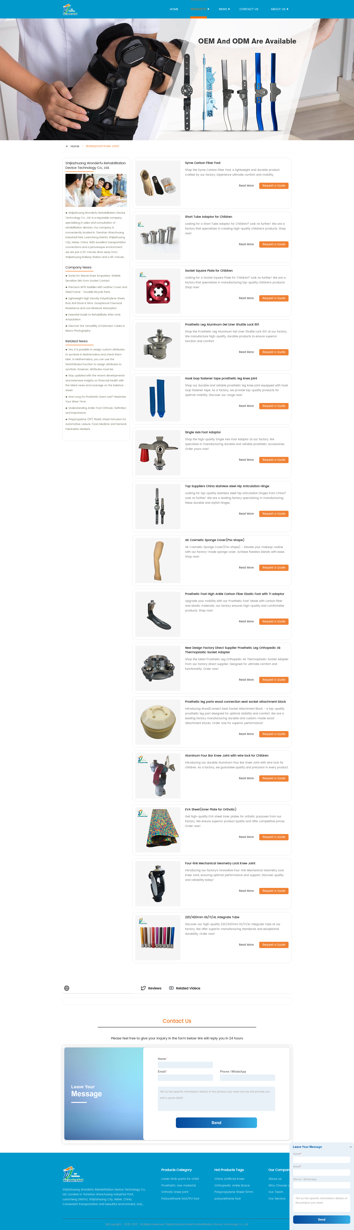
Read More (246, 186)
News (223, 9)
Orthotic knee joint (174, 1192)
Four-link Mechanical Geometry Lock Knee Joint (220, 863)
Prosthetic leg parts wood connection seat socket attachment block (235, 701)
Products (198, 9)
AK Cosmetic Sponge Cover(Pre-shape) (214, 540)
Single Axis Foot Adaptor (203, 432)
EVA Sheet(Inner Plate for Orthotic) (211, 809)
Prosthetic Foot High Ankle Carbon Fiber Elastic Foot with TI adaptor (234, 594)
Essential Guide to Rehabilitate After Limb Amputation (92, 317)
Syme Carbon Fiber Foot (203, 163)
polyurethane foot (227, 1198)
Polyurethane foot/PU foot (180, 1198)
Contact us (249, 9)
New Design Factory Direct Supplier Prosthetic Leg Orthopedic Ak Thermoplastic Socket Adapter (232, 650)
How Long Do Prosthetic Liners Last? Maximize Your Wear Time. (95, 399)
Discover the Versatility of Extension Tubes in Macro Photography (95, 328)
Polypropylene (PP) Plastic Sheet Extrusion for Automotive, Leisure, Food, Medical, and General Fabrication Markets (95, 424)
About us (278, 9)
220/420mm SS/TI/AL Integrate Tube (212, 917)
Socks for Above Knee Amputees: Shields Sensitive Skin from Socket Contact (92, 278)
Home (174, 9)
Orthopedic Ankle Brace (232, 1185)
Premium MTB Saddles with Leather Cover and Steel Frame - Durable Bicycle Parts (96, 289)
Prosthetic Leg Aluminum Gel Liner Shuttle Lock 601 (222, 324)
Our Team (275, 1192)
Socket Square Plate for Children (209, 270)
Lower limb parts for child (180, 1179)
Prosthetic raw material (178, 1185)
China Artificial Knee (229, 1179)
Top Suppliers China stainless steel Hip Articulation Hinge (227, 486)
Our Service (276, 1198)
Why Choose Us (279, 1185)
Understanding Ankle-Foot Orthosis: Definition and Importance (95, 410)
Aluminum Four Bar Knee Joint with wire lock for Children (226, 755)
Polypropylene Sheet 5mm (233, 1192)
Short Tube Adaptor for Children (208, 216)
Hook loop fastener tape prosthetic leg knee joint (221, 378)
